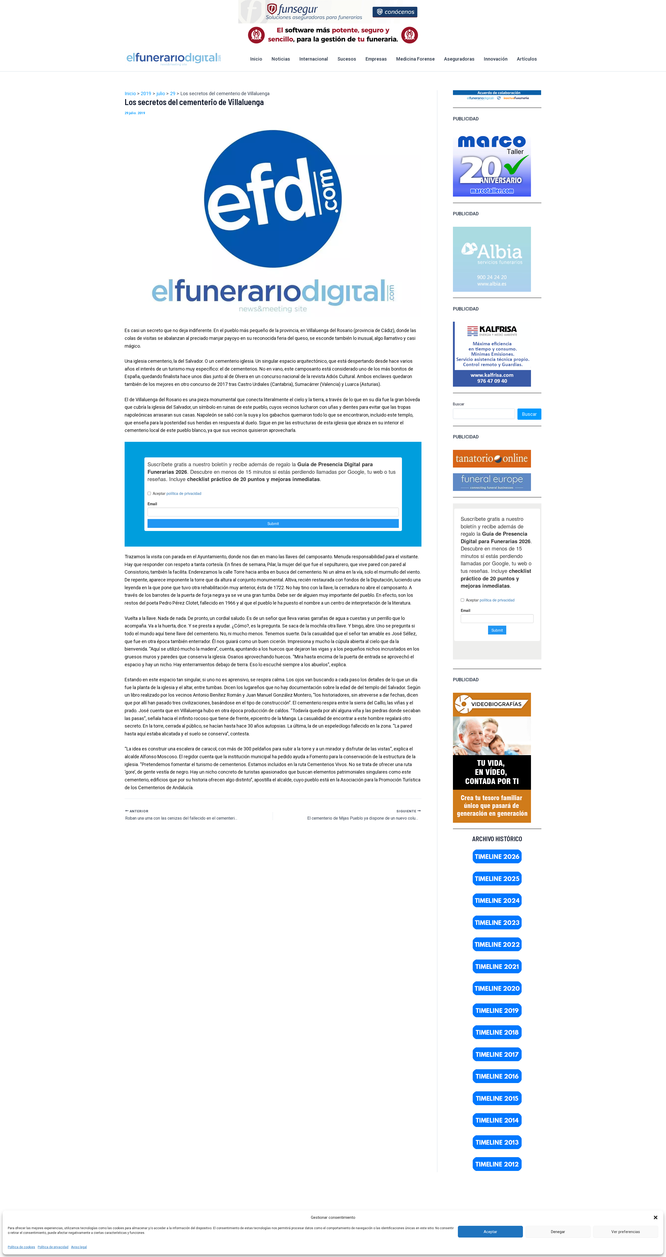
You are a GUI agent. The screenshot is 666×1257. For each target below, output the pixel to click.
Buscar (458, 404)
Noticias (281, 59)
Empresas (376, 59)
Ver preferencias (625, 1231)
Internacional (313, 59)
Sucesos (346, 59)
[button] (655, 1217)
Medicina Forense (415, 59)
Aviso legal (79, 1247)
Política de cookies (21, 1247)
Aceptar (490, 1231)
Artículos (527, 59)
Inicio (256, 59)
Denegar (558, 1231)
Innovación (496, 59)
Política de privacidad (53, 1247)
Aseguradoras (459, 59)
